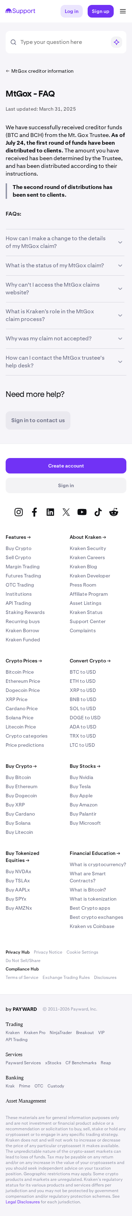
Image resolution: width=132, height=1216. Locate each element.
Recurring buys (23, 621)
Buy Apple (81, 795)
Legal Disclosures (23, 1202)
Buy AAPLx (18, 890)
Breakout (85, 1032)
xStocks (53, 1063)
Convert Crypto (90, 661)
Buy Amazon (84, 805)
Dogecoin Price (23, 690)
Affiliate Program (89, 594)
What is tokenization (93, 899)
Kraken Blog (83, 566)
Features (18, 537)
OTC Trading (20, 585)
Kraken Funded (23, 639)
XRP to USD (83, 690)
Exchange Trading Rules (66, 977)
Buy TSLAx (18, 880)
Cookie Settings (82, 952)
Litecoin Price (21, 727)
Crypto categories (27, 736)
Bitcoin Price (20, 672)
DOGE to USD (85, 717)
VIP (101, 1032)
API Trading (18, 603)
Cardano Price (22, 708)
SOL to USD (83, 708)
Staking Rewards (25, 612)
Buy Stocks (85, 766)
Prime (24, 1086)
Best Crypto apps (90, 908)
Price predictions (25, 745)
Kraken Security (88, 548)
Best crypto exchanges (96, 917)
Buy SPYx (16, 899)
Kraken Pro (34, 1032)
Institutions (19, 594)
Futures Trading (23, 576)
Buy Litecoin (19, 832)
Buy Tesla (80, 786)
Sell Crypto (18, 557)
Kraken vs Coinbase (92, 926)
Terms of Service (22, 977)
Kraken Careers (87, 557)
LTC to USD (82, 745)
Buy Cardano (20, 814)
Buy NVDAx (18, 871)
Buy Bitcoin (18, 777)
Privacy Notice (48, 952)
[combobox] (63, 42)
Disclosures (105, 977)
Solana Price (19, 717)
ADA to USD (83, 727)
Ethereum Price (23, 681)
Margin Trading (23, 566)
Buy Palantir (83, 814)
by (21, 1009)
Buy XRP (15, 805)
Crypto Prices (24, 661)
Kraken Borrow (22, 630)
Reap (106, 1063)
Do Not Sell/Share (23, 960)
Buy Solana (18, 823)
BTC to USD (83, 672)
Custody (56, 1086)
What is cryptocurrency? (98, 864)
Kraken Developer (90, 576)
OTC (38, 1086)
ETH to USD (83, 681)
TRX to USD (83, 736)
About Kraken (88, 537)
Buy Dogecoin (21, 795)
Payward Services (23, 1063)
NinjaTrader (61, 1032)
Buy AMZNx (19, 908)
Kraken (13, 1032)
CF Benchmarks (80, 1063)
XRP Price (16, 699)
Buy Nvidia (81, 777)
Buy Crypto (18, 548)
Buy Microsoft (85, 823)
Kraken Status (86, 612)
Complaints (83, 630)
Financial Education (95, 853)
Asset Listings (85, 603)
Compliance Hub (22, 969)
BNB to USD (83, 699)
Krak (10, 1086)
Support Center (88, 621)
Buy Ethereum (21, 786)
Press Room (83, 585)
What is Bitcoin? (88, 890)
